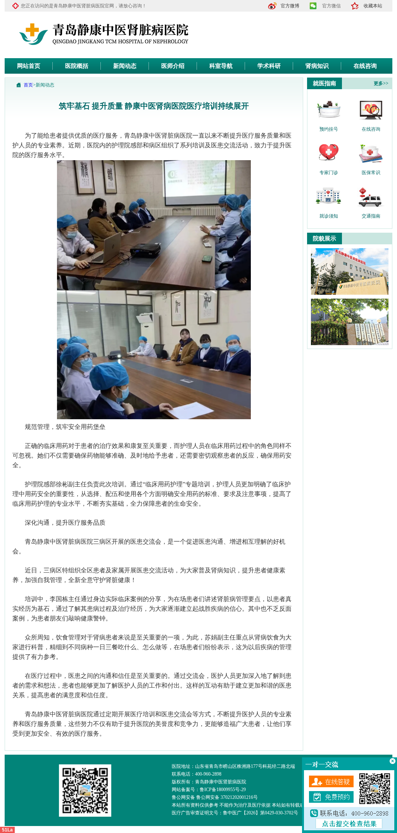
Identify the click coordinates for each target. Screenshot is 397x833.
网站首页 (28, 66)
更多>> (381, 83)
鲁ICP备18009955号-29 (223, 789)
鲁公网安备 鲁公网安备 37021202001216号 (215, 797)
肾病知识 (317, 66)
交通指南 (371, 216)
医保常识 (371, 172)
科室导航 (221, 66)
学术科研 (269, 66)
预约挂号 (328, 129)
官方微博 (290, 6)
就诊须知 (328, 216)
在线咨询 (365, 66)
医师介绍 (173, 66)
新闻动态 (124, 66)
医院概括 (76, 66)
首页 (28, 85)
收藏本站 (373, 6)
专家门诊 (328, 172)
